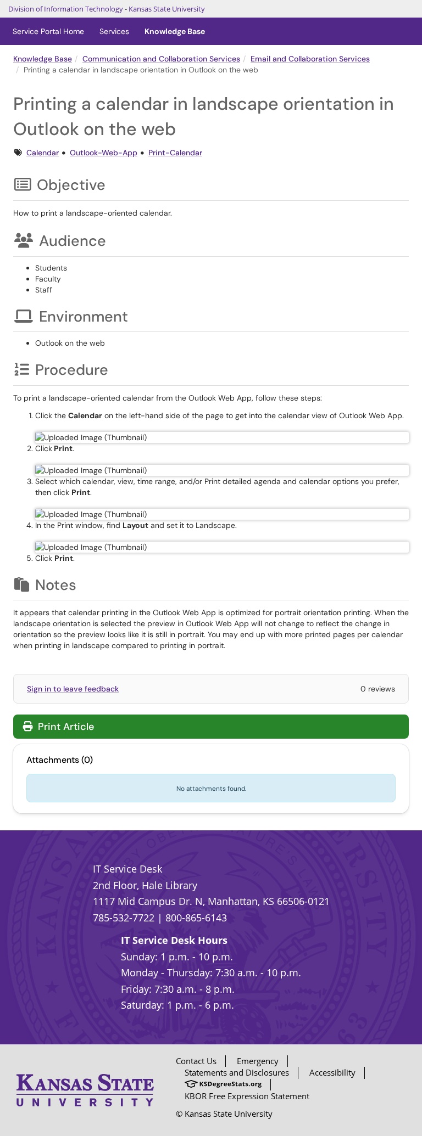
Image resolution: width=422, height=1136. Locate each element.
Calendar (42, 153)
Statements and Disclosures (237, 1072)
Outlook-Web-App (103, 153)
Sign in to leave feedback (73, 689)
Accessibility (332, 1072)
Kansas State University (167, 9)
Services (114, 31)
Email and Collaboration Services (310, 59)
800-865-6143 (196, 917)
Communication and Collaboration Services (161, 59)
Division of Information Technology (65, 9)
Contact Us (196, 1060)
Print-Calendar (175, 153)
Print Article (64, 726)
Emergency (258, 1060)
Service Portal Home (48, 31)
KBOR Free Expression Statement (247, 1095)
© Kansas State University (224, 1113)
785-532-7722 (123, 917)
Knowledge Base (175, 31)
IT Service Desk (127, 868)
